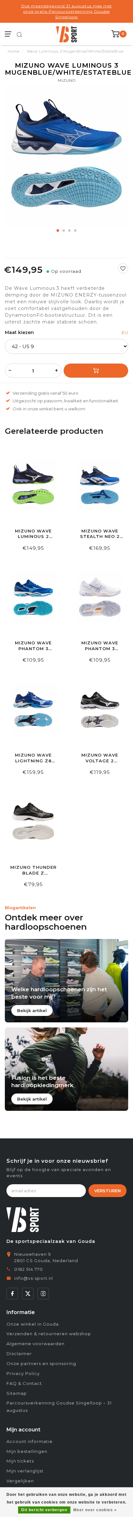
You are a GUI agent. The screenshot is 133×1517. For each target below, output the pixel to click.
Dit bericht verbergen (44, 1510)
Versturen (107, 1190)
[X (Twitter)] (28, 1293)
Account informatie (29, 1441)
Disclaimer (19, 1353)
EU (125, 332)
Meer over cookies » (95, 1510)
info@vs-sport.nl (33, 1278)
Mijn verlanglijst (25, 1470)
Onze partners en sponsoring (41, 1363)
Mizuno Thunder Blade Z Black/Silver (33, 870)
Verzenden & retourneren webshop (48, 1333)
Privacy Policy (23, 1373)
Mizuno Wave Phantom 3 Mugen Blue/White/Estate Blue (33, 645)
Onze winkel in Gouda (32, 1324)
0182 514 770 (28, 1269)
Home (13, 51)
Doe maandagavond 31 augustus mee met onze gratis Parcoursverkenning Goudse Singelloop (66, 11)
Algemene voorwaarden (35, 1343)
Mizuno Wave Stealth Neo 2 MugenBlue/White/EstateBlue (99, 534)
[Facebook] (12, 1293)
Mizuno (67, 80)
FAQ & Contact (24, 1383)
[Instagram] (43, 1293)
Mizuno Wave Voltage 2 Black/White (99, 758)
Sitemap (16, 1393)
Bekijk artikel (32, 1010)
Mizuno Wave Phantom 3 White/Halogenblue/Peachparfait (99, 645)
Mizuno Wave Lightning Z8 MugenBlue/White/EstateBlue (33, 758)
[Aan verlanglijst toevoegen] (123, 268)
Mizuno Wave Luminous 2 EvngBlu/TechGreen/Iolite (33, 534)
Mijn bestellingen (26, 1451)
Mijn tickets (20, 1460)
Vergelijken (20, 1480)
